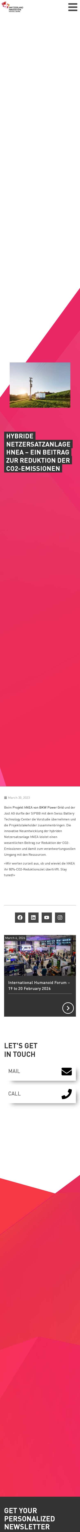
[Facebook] (20, 918)
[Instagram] (60, 918)
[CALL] (67, 1094)
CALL (14, 1093)
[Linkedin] (33, 918)
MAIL (14, 1071)
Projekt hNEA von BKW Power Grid (38, 807)
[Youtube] (47, 918)
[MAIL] (67, 1071)
